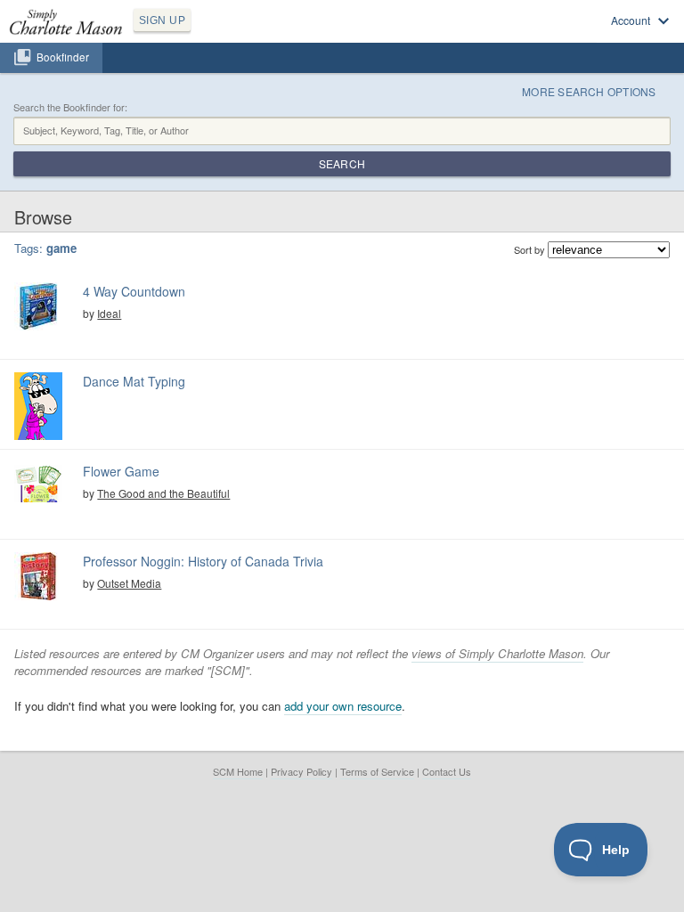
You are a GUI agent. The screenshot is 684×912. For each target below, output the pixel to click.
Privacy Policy (301, 771)
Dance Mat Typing (134, 381)
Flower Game (121, 471)
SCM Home (238, 771)
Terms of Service (377, 771)
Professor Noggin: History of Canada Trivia (203, 561)
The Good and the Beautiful (163, 493)
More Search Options (589, 91)
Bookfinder (63, 57)
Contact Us (446, 771)
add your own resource (343, 705)
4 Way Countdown (134, 291)
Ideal (109, 313)
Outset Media (129, 582)
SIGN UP (162, 20)
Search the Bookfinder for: (70, 107)
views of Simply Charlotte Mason (497, 653)
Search (342, 163)
